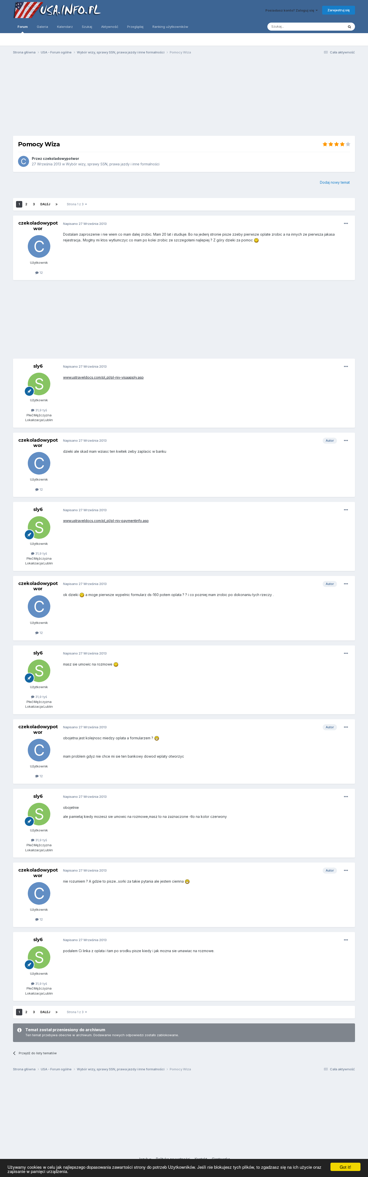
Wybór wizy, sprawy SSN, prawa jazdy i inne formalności (112, 164)
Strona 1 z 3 (76, 204)
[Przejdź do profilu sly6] (39, 384)
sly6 (38, 366)
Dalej (45, 204)
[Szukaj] (349, 27)
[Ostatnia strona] (56, 204)
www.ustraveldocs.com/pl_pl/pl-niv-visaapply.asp (103, 377)
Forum (23, 27)
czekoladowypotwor (61, 158)
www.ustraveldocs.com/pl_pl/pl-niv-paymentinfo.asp (106, 520)
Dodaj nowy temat (335, 182)
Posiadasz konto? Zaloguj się (290, 10)
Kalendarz (65, 27)
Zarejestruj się (338, 10)
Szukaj (87, 27)
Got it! (345, 1167)
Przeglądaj (135, 27)
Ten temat (329, 26)
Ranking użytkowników (170, 27)
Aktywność (109, 27)
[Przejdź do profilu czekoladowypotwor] (23, 161)
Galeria (42, 27)
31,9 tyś (40, 410)
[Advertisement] (184, 97)
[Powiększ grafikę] (256, 240)
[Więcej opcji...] (346, 224)
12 (41, 273)
